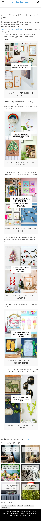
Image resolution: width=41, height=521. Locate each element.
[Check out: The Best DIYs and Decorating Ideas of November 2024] (30, 491)
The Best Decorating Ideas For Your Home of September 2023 (10, 486)
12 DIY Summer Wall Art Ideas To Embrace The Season (21, 362)
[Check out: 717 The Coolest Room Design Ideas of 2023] (10, 454)
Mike (27, 439)
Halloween (8, 6)
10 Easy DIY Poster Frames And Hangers (21, 94)
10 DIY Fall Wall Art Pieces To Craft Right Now (20, 427)
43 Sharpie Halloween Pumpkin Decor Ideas (30, 467)
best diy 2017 (29, 506)
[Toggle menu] (3, 2)
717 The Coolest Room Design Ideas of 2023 (11, 449)
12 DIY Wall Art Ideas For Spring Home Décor (20, 230)
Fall (35, 6)
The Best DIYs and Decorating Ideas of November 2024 (30, 486)
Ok (20, 518)
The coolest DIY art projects (11, 29)
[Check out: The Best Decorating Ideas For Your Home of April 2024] (10, 472)
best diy (20, 506)
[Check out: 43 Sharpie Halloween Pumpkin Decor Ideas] (30, 472)
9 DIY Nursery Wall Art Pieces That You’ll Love (21, 163)
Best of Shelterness (8, 506)
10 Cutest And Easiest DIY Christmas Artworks (20, 297)
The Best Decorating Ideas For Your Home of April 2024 (10, 467)
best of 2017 (6, 508)
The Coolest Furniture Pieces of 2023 (30, 449)
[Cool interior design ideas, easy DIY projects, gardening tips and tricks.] (20, 3)
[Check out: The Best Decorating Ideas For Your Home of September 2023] (10, 491)
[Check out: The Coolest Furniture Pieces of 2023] (30, 454)
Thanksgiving (23, 6)
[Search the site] (38, 2)
